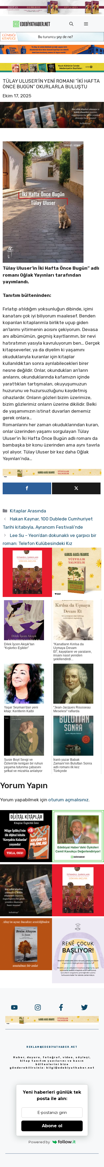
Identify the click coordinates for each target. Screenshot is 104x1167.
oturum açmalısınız (68, 799)
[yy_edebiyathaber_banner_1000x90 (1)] (52, 476)
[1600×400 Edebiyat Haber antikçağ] (52, 126)
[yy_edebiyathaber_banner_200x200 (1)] (76, 595)
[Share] (27, 488)
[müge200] (26, 860)
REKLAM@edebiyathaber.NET (52, 1047)
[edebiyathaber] (52, 52)
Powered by (39, 1142)
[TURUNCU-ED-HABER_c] (52, 39)
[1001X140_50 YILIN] (52, 13)
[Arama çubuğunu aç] (71, 24)
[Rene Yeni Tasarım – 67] (78, 981)
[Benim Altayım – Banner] (26, 968)
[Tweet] (76, 488)
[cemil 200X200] (78, 860)
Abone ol (52, 1125)
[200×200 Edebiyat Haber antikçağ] (26, 914)
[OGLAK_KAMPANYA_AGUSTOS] (27, 595)
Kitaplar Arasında (28, 510)
